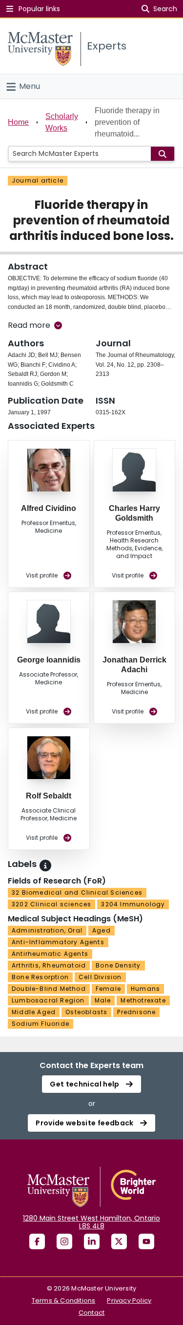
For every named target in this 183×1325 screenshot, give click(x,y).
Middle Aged (34, 1012)
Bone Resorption (40, 977)
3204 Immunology (133, 904)
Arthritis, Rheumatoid (49, 965)
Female (108, 989)
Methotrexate (143, 1000)
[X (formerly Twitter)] (119, 1241)
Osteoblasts (86, 1012)
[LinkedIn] (92, 1241)
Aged (101, 930)
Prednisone (136, 1012)
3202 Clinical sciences (51, 904)
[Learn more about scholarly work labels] (45, 865)
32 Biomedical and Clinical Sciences (77, 892)
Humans (145, 989)
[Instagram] (64, 1241)
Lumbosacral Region (48, 1000)
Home (18, 122)
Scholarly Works (61, 122)
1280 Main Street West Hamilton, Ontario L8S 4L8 (91, 1222)
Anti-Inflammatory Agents (58, 942)
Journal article (37, 180)
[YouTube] (146, 1241)
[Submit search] (162, 154)
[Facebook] (37, 1241)
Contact (91, 1312)
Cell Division (100, 977)
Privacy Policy (129, 1300)
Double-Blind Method (49, 989)
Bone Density (118, 965)
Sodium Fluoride (40, 1023)
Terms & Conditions (64, 1300)
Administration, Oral (47, 930)
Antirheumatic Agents (50, 954)
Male (103, 1000)
